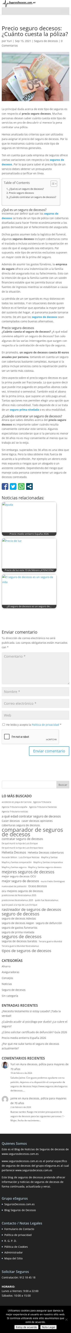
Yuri (9, 41)
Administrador (13, 1252)
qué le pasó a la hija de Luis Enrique (19, 904)
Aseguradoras (10, 972)
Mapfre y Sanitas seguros (14, 867)
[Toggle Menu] (64, 11)
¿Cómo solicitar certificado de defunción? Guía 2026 (34, 1032)
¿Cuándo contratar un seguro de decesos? (32, 197)
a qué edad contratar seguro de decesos (31, 816)
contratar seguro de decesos (22, 839)
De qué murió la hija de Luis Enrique (20, 843)
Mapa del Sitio (13, 1258)
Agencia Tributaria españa (14, 807)
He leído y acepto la (33, 724)
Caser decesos (11, 821)
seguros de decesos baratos (19, 941)
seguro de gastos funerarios (19, 927)
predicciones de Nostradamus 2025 (19, 895)
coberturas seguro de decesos (21, 825)
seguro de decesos (20, 914)
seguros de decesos (44, 317)
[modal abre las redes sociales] (29, 486)
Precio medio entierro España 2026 (24, 1038)
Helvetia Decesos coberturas (46, 852)
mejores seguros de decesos (28, 872)
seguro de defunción (49, 923)
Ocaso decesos (37, 886)
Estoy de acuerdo (26, 1327)
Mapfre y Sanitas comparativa (48, 862)
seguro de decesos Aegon (18, 923)
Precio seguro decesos (21, 193)
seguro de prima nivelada (18, 932)
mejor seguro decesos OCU (19, 876)
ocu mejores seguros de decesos (22, 891)
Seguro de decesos (46, 41)
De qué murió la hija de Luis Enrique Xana (22, 847)
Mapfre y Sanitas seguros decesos (44, 867)
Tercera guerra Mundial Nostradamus (20, 946)
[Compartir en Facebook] (5, 486)
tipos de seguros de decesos (26, 950)
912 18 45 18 (27, 1277)
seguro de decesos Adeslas (19, 918)
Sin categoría (10, 996)
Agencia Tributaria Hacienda (43, 807)
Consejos (7, 978)
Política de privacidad (46, 724)
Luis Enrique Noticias (29, 857)
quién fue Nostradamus (46, 900)
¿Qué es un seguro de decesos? (26, 189)
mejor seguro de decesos (20, 881)
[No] (66, 1319)
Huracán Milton (9, 857)
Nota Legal (48, 1327)
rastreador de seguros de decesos (31, 909)
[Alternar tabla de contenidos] (52, 183)
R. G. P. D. (10, 1241)
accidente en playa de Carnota (16, 802)
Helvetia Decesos (14, 852)
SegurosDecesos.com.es (19, 1204)
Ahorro (6, 966)
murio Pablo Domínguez (53, 881)
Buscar (63, 785)
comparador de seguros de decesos (32, 832)
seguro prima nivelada (24, 409)
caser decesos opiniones (37, 821)
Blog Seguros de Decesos (20, 1210)
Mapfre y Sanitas (49, 857)
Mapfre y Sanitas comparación (17, 862)
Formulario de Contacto (19, 1229)
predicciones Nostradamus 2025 (17, 900)
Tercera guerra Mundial (50, 941)
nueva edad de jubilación (14, 886)
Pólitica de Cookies (16, 1247)
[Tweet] (13, 486)
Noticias (7, 984)
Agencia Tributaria (42, 802)
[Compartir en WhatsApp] (21, 486)
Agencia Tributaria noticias (15, 811)
